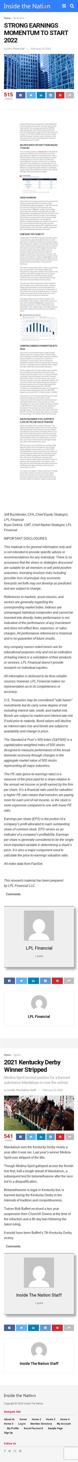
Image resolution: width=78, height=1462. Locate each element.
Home (7, 18)
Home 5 (8, 1423)
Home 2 (36, 1419)
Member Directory (41, 1423)
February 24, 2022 (41, 48)
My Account (64, 1423)
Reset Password (33, 1428)
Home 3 (50, 1419)
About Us (9, 1419)
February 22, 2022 (53, 1090)
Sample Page (55, 1428)
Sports (17, 1055)
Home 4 (64, 1419)
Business (19, 18)
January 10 (42, 152)
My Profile (13, 1428)
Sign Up (8, 1432)
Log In (21, 1423)
